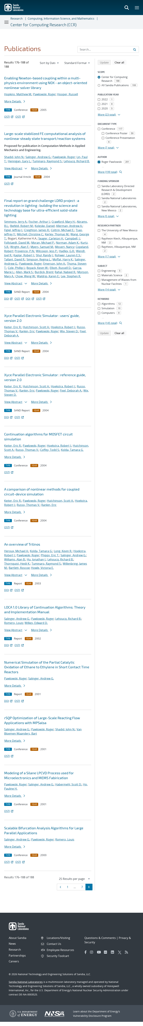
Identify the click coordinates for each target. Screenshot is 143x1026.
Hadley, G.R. (67, 251)
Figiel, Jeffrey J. (13, 230)
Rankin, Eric (27, 331)
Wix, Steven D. (69, 331)
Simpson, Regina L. (39, 259)
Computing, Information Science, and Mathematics (61, 18)
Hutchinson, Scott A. (36, 327)
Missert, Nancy (64, 247)
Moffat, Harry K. (62, 259)
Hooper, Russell (67, 94)
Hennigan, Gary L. (19, 161)
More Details (13, 101)
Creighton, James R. (37, 230)
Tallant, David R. (14, 259)
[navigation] (49, 62)
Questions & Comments (100, 938)
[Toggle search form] (126, 7)
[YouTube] (99, 952)
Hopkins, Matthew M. (18, 94)
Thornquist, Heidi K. (17, 564)
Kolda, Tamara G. (72, 450)
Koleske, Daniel (45, 226)
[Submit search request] (134, 49)
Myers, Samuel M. (42, 247)
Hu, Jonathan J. (36, 559)
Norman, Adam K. (67, 243)
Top (132, 1022)
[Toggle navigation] (6, 22)
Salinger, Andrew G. (38, 157)
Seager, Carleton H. (51, 238)
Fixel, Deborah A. (71, 390)
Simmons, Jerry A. (15, 222)
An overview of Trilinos (22, 544)
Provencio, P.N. (25, 251)
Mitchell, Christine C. (30, 234)
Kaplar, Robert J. (24, 255)
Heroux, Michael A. (16, 551)
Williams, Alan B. (14, 559)
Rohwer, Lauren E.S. (68, 255)
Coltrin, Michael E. (62, 230)
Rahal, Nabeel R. (65, 272)
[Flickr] (106, 952)
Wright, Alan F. (19, 247)
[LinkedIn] (113, 952)
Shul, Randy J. (44, 255)
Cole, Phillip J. (16, 268)
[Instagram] (92, 952)
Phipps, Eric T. (50, 555)
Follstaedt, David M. (17, 243)
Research (16, 18)
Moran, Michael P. (43, 243)
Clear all (120, 62)
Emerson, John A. (54, 264)
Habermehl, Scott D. (68, 784)
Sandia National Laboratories (26, 982)
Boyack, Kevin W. (37, 268)
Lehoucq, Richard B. (77, 161)
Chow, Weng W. (25, 276)
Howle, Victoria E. (42, 568)
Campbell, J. (72, 238)
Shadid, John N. (14, 157)
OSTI (7, 116)
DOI (6, 298)
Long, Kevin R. (63, 551)
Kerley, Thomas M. (57, 234)
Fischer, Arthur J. (39, 222)
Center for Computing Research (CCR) (43, 24)
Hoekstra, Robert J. (63, 327)
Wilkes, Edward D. (36, 623)
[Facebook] (85, 952)
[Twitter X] (120, 952)
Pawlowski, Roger (44, 94)
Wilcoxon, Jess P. (47, 251)
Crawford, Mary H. (63, 222)
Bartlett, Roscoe (19, 568)
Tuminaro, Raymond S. (47, 161)
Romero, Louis (13, 623)
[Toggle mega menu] (137, 7)
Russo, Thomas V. (27, 450)
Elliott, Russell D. (60, 268)
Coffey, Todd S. (50, 450)
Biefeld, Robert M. (21, 226)
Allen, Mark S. (24, 272)
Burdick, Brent (44, 272)
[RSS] (127, 952)
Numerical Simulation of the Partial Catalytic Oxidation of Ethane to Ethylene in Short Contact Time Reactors (46, 667)
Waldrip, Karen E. (48, 276)
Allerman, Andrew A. (69, 226)
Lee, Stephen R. (71, 276)
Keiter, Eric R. (12, 327)
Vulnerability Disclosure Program (92, 1015)
